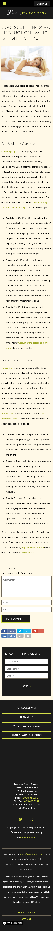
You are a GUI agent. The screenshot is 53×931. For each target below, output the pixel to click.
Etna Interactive (28, 837)
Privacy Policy (26, 912)
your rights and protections (31, 854)
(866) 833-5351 (31, 801)
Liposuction (7, 367)
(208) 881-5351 (30, 797)
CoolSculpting (8, 151)
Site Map (26, 919)
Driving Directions (28, 726)
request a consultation (32, 547)
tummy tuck (7, 413)
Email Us (28, 717)
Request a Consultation (27, 735)
